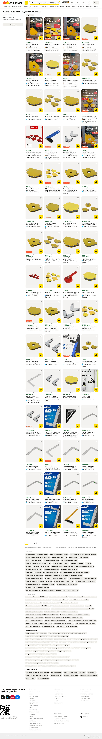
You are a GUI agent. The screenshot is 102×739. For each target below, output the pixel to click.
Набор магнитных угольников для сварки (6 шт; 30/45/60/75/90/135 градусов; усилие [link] (33, 153)
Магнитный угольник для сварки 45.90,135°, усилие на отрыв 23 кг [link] (33, 362)
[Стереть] (58, 2)
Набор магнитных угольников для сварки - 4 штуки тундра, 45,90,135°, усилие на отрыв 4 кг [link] (71, 81)
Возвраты (56, 700)
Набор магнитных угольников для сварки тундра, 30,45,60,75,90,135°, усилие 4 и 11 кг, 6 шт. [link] (52, 45)
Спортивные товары (35, 721)
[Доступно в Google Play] (8, 699)
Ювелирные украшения (35, 729)
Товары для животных (35, 723)
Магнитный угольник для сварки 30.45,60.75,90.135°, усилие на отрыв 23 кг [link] (33, 327)
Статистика (6, 736)
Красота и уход (33, 709)
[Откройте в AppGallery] (12, 699)
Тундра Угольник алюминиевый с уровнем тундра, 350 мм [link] (52, 533)
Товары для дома (34, 705)
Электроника (33, 700)
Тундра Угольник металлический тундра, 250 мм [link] (71, 362)
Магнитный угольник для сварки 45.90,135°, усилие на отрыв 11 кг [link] (33, 258)
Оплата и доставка (58, 694)
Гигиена (32, 698)
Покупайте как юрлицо (59, 696)
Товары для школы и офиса (36, 718)
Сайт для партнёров (59, 723)
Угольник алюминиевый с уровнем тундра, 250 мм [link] (32, 467)
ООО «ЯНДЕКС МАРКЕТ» (94, 735)
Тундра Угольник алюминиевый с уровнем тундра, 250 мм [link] (52, 433)
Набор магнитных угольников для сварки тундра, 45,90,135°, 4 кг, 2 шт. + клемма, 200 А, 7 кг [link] (89, 117)
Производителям (84, 696)
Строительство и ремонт (36, 725)
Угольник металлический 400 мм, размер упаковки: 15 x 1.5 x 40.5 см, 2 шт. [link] (70, 533)
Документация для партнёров (61, 721)
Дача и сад (32, 714)
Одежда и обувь (34, 703)
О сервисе (56, 698)
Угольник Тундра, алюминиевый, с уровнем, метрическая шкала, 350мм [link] (33, 397)
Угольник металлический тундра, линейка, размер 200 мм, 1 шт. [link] (52, 153)
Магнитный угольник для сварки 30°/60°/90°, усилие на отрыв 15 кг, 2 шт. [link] (34, 433)
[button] (30, 15)
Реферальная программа (86, 694)
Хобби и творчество (35, 712)
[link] (37, 554)
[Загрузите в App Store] (3, 699)
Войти (96, 3)
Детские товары (34, 727)
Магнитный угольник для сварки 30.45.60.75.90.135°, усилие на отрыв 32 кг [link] (70, 397)
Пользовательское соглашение (19, 736)
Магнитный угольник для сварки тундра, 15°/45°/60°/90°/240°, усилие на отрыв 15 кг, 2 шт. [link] (71, 153)
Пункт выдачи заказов (85, 698)
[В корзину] (40, 38)
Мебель (31, 694)
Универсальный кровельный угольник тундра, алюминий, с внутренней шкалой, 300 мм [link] (70, 433)
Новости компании (85, 691)
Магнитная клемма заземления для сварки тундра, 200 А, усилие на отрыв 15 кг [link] (71, 293)
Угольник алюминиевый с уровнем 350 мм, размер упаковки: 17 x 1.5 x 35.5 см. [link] (51, 467)
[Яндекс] (98, 737)
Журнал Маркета (58, 703)
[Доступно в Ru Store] (17, 699)
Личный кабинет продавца (60, 716)
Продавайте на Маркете (60, 718)
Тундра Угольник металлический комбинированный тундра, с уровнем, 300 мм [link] (89, 397)
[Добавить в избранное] (41, 19)
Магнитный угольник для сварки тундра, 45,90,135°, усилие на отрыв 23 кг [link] (88, 153)
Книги (31, 716)
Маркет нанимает (84, 700)
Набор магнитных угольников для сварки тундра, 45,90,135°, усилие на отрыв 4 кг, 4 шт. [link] (89, 81)
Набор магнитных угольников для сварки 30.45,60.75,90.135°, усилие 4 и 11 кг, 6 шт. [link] (52, 189)
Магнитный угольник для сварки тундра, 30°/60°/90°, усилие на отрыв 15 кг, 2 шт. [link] (52, 362)
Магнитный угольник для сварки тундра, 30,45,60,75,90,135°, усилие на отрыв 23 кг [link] (89, 45)
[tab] (7, 7)
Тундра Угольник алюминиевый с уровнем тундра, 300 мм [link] (52, 500)
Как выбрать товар (58, 691)
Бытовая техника (34, 696)
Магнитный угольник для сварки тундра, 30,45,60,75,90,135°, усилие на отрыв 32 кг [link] (52, 81)
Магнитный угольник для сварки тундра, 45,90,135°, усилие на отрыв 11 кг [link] (69, 45)
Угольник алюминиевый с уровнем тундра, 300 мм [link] (88, 433)
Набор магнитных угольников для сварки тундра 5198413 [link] (33, 293)
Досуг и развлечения (35, 691)
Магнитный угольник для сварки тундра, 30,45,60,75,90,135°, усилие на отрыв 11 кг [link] (33, 45)
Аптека (31, 707)
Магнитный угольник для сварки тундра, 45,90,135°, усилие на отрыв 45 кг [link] (32, 81)
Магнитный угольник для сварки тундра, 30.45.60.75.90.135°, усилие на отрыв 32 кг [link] (89, 293)
